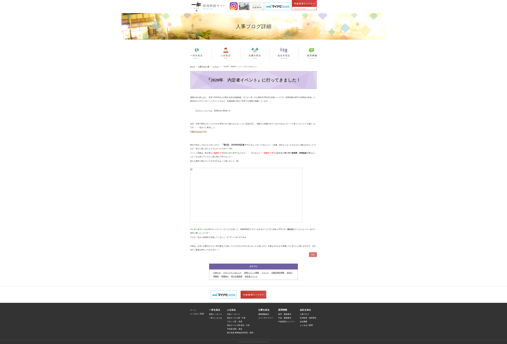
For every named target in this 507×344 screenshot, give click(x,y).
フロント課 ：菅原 (234, 321)
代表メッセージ (233, 314)
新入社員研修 (236, 276)
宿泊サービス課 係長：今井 (238, 325)
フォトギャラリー (265, 318)
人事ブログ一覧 (203, 66)
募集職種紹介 (263, 314)
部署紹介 (225, 276)
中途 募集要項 (284, 318)
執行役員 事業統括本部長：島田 (240, 333)
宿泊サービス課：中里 (236, 318)
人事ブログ (304, 314)
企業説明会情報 (277, 273)
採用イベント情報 (251, 273)
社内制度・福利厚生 (308, 318)
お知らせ (217, 273)
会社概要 (303, 321)
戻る (313, 255)
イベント (216, 66)
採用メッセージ (215, 314)
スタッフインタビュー (232, 273)
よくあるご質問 (197, 313)
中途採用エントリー (286, 321)
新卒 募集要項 (284, 314)
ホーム (192, 66)
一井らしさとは (215, 318)
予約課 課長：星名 (234, 329)
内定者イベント (251, 276)
